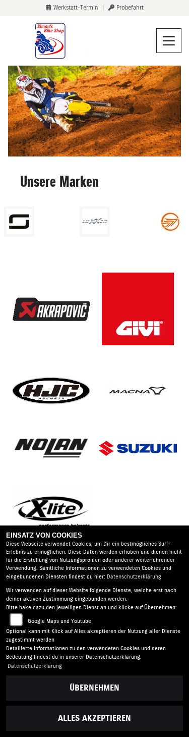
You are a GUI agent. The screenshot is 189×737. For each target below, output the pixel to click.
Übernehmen (94, 688)
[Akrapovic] (51, 308)
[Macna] (137, 391)
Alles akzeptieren (94, 718)
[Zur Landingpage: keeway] (170, 221)
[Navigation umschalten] (168, 41)
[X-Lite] (51, 511)
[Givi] (138, 309)
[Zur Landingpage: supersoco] (19, 221)
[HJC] (51, 390)
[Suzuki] (138, 448)
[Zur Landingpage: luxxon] (95, 221)
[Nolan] (51, 448)
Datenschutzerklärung (134, 576)
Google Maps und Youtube (59, 621)
